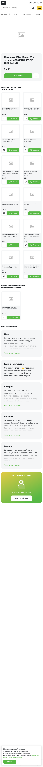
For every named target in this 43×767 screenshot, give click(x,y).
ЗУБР (3, 175)
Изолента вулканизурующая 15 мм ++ (10, 203)
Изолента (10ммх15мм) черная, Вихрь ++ (9, 140)
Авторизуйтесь (21, 498)
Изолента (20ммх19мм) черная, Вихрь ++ (30, 172)
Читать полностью (12, 353)
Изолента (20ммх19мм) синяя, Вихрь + (30, 140)
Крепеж (37, 14)
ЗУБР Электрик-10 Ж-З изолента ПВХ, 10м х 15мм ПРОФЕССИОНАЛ (9, 267)
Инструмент (27, 14)
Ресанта (4, 144)
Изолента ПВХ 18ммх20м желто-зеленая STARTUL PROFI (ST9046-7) (31, 267)
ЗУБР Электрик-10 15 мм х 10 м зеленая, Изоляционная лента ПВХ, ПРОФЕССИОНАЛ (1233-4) (10, 172)
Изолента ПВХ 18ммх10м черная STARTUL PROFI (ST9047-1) (9, 235)
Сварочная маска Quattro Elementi (31, 203)
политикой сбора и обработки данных (21, 756)
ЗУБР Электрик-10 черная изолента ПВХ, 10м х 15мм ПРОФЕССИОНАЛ (31, 235)
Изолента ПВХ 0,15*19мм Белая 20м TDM (9, 109)
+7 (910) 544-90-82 (34, 3)
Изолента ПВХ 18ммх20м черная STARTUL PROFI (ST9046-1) (31, 109)
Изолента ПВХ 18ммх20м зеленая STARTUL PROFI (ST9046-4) (9, 308)
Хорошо (9, 762)
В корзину (18, 76)
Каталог (16, 14)
